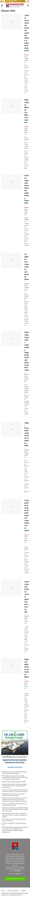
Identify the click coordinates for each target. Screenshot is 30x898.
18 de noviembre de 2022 (27, 287)
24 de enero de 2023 (26, 211)
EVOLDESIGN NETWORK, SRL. (16, 895)
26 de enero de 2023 (26, 130)
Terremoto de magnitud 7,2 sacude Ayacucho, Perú (14, 824)
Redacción (27, 55)
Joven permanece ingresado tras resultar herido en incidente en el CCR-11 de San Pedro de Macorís (15, 790)
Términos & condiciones (13, 890)
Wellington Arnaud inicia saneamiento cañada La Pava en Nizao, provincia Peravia (14, 772)
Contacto (23, 890)
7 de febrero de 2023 (26, 58)
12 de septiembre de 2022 (27, 453)
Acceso (3, 890)
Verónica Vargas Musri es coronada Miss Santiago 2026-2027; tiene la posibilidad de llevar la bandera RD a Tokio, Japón (15, 809)
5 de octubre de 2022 (26, 378)
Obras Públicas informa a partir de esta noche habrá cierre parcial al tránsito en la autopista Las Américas (14, 815)
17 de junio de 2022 (26, 538)
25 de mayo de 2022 (26, 685)
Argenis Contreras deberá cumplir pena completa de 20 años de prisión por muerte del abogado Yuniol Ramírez (14, 785)
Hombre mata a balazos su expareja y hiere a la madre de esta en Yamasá (14, 804)
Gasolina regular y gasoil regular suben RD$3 (13, 781)
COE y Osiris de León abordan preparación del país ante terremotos (14, 819)
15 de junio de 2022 (26, 619)
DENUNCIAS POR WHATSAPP (16, 878)
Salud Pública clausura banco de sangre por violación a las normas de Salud (13, 794)
